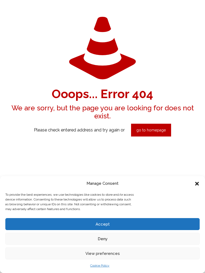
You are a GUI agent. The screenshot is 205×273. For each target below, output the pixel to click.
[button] (197, 183)
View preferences (102, 253)
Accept (103, 224)
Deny (103, 238)
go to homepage (151, 130)
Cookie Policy (99, 265)
